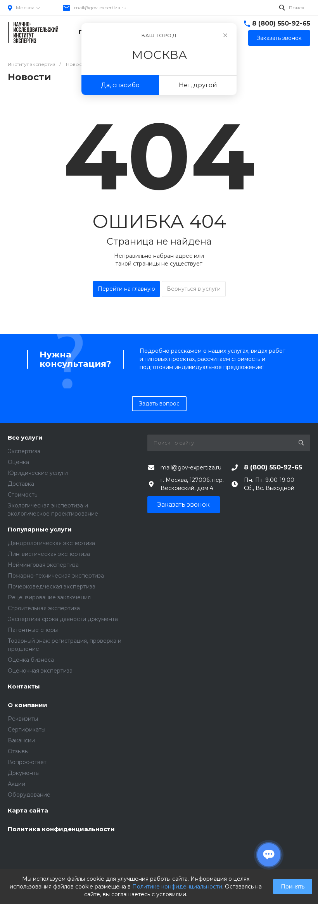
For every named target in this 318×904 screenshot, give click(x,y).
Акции (16, 783)
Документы (24, 772)
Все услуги (25, 438)
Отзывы (18, 751)
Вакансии (21, 740)
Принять (292, 886)
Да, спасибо (120, 85)
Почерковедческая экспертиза (51, 586)
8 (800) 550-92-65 (281, 23)
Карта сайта (28, 810)
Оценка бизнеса (31, 659)
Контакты (24, 686)
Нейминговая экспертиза (43, 564)
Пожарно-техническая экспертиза (56, 575)
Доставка (21, 483)
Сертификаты (26, 729)
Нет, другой (198, 85)
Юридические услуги (38, 472)
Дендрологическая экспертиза (51, 543)
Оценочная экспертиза (40, 670)
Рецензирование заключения (49, 597)
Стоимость (22, 494)
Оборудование (29, 794)
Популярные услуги (40, 529)
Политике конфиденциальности (177, 886)
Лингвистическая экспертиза (49, 553)
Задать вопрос (159, 403)
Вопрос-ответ (27, 762)
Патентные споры (33, 629)
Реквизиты (23, 718)
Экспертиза (24, 451)
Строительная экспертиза (44, 608)
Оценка (18, 462)
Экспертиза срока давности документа (63, 619)
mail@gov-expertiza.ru (100, 7)
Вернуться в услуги (194, 288)
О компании (27, 705)
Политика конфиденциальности (61, 829)
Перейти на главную (126, 288)
